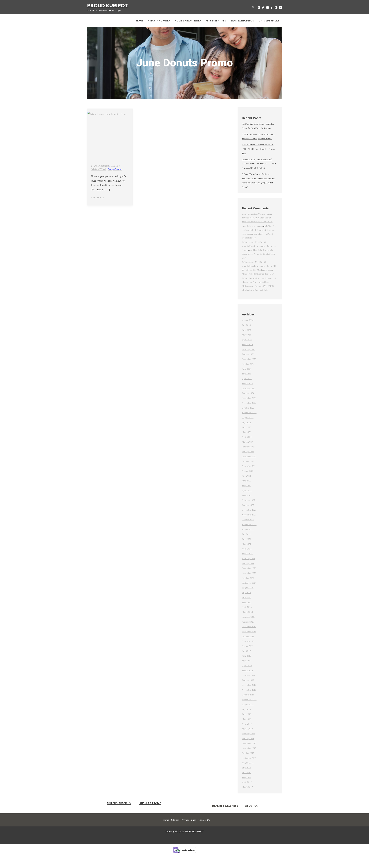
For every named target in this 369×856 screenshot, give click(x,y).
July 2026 (246, 325)
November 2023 (249, 402)
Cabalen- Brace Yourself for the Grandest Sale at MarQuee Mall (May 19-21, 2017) (257, 217)
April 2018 (247, 723)
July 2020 (246, 592)
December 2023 (249, 397)
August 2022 (248, 470)
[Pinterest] (276, 7)
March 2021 (247, 553)
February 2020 (248, 616)
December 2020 (249, 568)
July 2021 (246, 534)
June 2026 (246, 329)
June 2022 (246, 480)
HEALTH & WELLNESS (225, 805)
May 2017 (246, 777)
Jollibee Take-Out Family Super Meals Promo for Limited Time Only (258, 253)
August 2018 (248, 704)
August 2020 (248, 587)
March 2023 (247, 441)
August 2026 (248, 320)
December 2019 (249, 626)
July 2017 (246, 767)
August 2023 (248, 417)
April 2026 (247, 339)
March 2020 (247, 611)
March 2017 (247, 787)
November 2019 (249, 631)
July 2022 (246, 475)
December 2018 (249, 684)
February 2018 (248, 733)
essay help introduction (252, 226)
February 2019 (248, 675)
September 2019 (249, 641)
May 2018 (246, 719)
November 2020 (249, 573)
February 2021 (248, 558)
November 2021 (249, 514)
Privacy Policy (188, 819)
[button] (253, 7)
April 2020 (247, 607)
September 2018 (249, 699)
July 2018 (246, 709)
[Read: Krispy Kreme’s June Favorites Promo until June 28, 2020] (110, 134)
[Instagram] (267, 7)
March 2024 (247, 383)
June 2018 (246, 714)
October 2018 (248, 694)
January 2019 (248, 680)
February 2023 (248, 446)
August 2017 (248, 762)
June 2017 (246, 772)
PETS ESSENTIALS (216, 20)
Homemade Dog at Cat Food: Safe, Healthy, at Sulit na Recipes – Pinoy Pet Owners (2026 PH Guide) (259, 163)
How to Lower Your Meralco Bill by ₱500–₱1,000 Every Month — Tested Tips (258, 149)
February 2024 (248, 388)
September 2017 (249, 757)
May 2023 (246, 431)
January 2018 (248, 738)
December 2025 (249, 359)
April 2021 (247, 548)
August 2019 (248, 645)
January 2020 (248, 621)
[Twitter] (263, 7)
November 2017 (249, 748)
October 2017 (248, 753)
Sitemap (175, 819)
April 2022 (247, 490)
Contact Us (204, 819)
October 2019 (248, 636)
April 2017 (247, 782)
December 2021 (249, 509)
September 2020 (249, 582)
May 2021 (246, 543)
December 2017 (249, 743)
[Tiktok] (272, 7)
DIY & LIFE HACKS (269, 20)
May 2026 (246, 334)
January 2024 (248, 393)
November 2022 (249, 456)
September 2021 (249, 524)
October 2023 (248, 407)
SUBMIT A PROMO (150, 803)
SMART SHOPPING (159, 20)
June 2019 (246, 655)
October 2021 (248, 519)
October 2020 (248, 577)
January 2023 (248, 451)
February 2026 (248, 349)
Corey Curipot (248, 213)
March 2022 (247, 495)
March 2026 (247, 344)
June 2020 (246, 597)
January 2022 (248, 505)
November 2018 (249, 689)
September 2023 (249, 412)
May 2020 (246, 602)
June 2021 (246, 539)
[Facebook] (259, 7)
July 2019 (246, 650)
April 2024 (247, 378)
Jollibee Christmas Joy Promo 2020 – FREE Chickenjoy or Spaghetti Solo (258, 286)
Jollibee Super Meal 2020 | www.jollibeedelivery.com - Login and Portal (259, 246)
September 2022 (249, 466)
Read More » (97, 197)
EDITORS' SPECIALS (119, 803)
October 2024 (248, 363)
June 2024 (246, 368)
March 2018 (247, 728)
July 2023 (246, 422)
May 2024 (246, 373)
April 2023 (247, 436)
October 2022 (248, 461)
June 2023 (246, 427)
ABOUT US (251, 805)
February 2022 (248, 500)
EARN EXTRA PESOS (242, 20)
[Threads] (280, 7)
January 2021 (248, 563)
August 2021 (248, 529)
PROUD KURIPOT (107, 5)
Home (166, 819)
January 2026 (248, 354)
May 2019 (246, 660)
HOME (139, 20)
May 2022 (246, 485)
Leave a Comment (100, 165)
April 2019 (247, 665)
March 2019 (247, 670)
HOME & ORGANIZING (188, 20)
